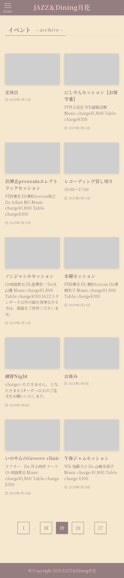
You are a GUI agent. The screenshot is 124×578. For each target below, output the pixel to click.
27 (100, 528)
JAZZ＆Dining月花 (62, 7)
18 (46, 528)
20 (77, 528)
